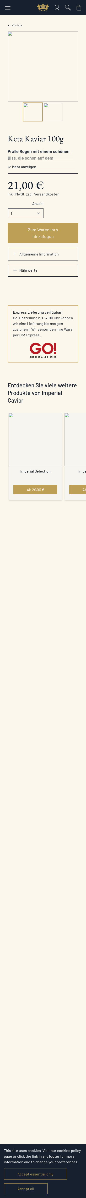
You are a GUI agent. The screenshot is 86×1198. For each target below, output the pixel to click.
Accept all (25, 1188)
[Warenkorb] (79, 7)
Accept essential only (35, 1174)
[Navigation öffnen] (7, 7)
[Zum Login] (57, 7)
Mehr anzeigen (24, 166)
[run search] (68, 7)
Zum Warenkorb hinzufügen (43, 233)
